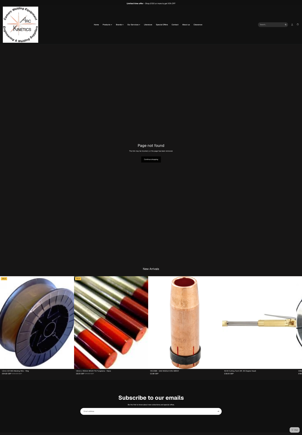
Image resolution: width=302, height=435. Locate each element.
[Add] (70, 365)
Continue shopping (151, 159)
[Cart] (297, 24)
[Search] (285, 24)
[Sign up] (218, 411)
